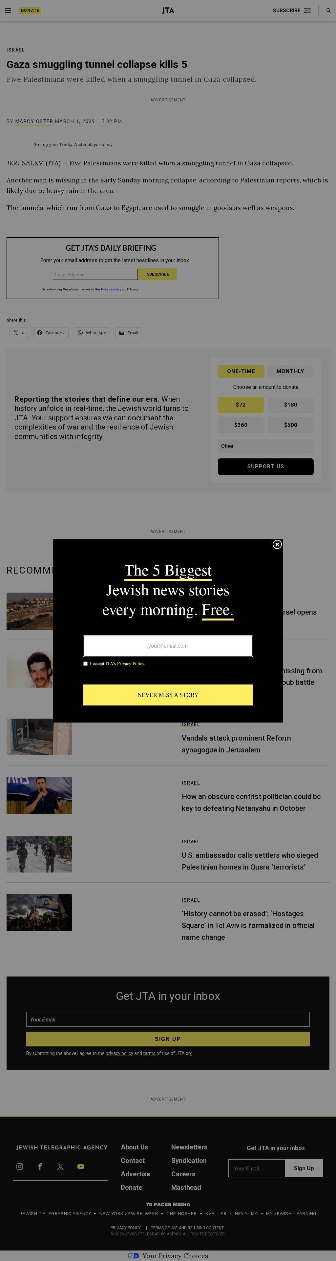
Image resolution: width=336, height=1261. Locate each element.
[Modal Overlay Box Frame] (168, 631)
